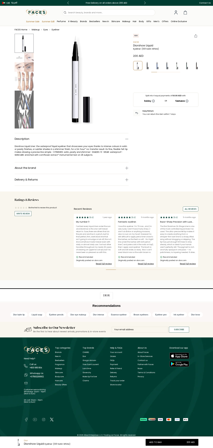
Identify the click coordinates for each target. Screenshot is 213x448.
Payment (114, 364)
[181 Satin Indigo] (157, 65)
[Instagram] (43, 419)
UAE (8, 3)
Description (22, 139)
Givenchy (87, 372)
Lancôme (87, 368)
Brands (58, 352)
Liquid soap (37, 314)
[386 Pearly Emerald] (187, 65)
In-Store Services (145, 356)
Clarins (86, 380)
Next (144, 2)
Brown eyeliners (141, 314)
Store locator (115, 384)
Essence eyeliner (119, 314)
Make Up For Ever (90, 376)
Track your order (117, 380)
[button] (6, 3)
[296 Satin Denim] (167, 65)
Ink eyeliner (179, 314)
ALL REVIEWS (190, 209)
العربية (14, 2)
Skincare (59, 372)
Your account (116, 352)
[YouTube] (35, 419)
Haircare (59, 380)
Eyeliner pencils (56, 314)
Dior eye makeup (78, 314)
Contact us (143, 360)
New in (58, 356)
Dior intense (98, 314)
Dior (136, 42)
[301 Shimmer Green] (177, 65)
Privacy (141, 376)
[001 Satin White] (137, 65)
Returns (113, 376)
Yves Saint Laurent (91, 364)
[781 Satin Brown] (197, 65)
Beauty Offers (61, 384)
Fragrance (59, 364)
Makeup (58, 368)
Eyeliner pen (161, 314)
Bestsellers (59, 360)
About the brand (25, 168)
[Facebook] (26, 419)
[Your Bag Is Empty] (185, 12)
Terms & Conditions (146, 372)
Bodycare (59, 376)
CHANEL (86, 352)
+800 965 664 (36, 367)
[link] (83, 21)
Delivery (113, 372)
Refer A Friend (116, 368)
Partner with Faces (146, 364)
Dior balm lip (19, 314)
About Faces (143, 352)
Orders (113, 356)
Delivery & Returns (26, 179)
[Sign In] (176, 12)
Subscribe (179, 329)
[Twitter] (51, 419)
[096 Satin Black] (147, 65)
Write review (23, 213)
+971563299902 (37, 376)
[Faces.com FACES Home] (36, 12)
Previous (68, 2)
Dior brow (195, 314)
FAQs (112, 360)
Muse (140, 368)
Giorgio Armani (89, 360)
